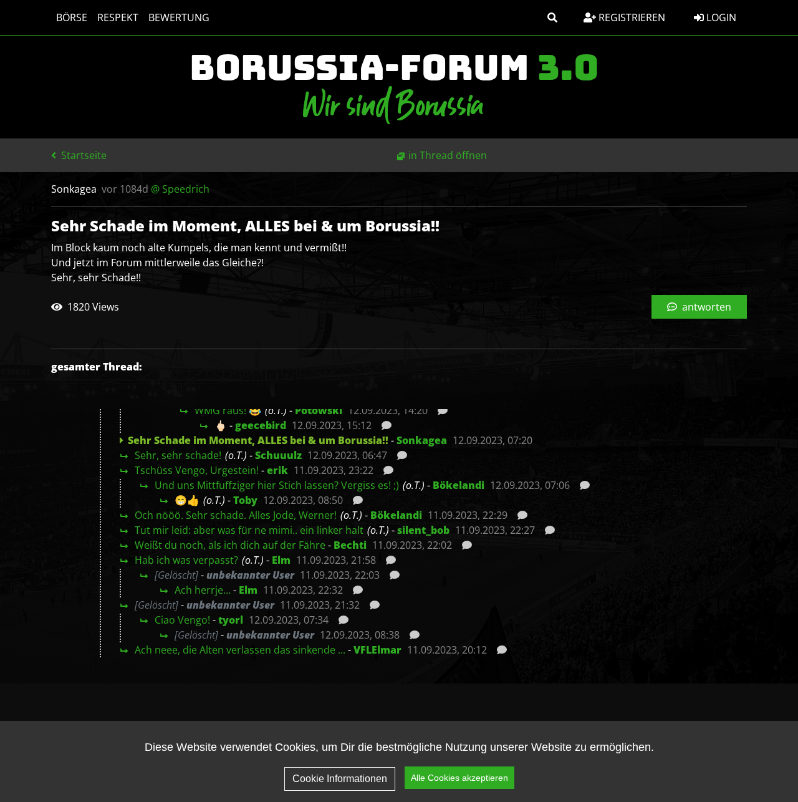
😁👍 (187, 500)
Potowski (318, 410)
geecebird (260, 425)
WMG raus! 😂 (228, 410)
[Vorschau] (439, 410)
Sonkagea (422, 440)
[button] (552, 17)
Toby (245, 500)
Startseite (83, 155)
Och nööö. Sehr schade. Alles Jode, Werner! (235, 515)
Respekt (117, 17)
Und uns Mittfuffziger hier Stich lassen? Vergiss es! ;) (276, 485)
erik (277, 470)
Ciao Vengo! (182, 620)
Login (720, 17)
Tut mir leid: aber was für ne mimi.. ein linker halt (249, 530)
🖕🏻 (220, 425)
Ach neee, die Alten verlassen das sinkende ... (240, 650)
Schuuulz (278, 455)
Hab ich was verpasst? (186, 560)
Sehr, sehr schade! (178, 455)
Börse (71, 17)
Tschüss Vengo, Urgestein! (196, 470)
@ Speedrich (180, 189)
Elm (281, 560)
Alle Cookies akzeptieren (459, 778)
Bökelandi (458, 485)
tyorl (230, 620)
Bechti (350, 545)
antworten (705, 307)
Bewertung (178, 17)
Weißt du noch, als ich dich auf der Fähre (230, 545)
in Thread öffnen (447, 155)
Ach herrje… (202, 590)
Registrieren (630, 17)
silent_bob (423, 530)
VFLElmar (377, 650)
